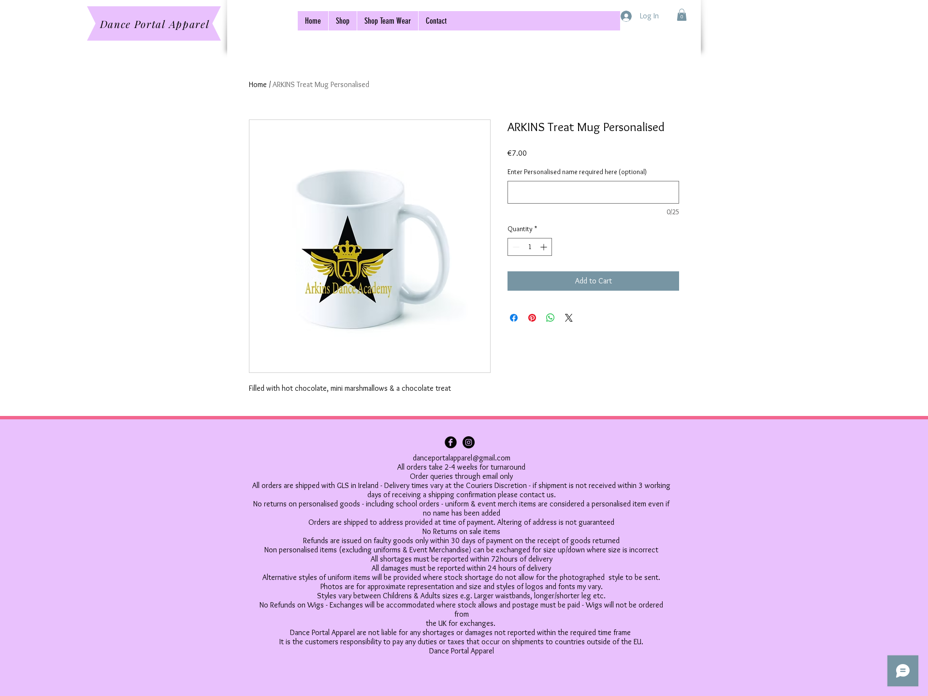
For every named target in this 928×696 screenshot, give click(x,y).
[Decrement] (515, 246)
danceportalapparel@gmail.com (461, 457)
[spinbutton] (529, 246)
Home (258, 84)
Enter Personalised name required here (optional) (577, 171)
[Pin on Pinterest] (532, 318)
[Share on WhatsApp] (550, 318)
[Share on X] (569, 318)
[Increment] (544, 246)
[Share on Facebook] (514, 318)
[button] (682, 15)
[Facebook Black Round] (451, 442)
